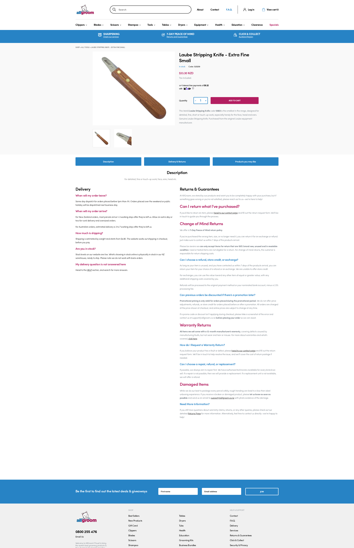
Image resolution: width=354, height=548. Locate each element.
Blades (97, 24)
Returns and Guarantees (177, 36)
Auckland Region (246, 36)
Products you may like (245, 161)
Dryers (181, 24)
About (200, 9)
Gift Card (132, 525)
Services (234, 530)
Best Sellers (133, 515)
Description (108, 161)
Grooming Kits (186, 540)
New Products (135, 520)
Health (218, 24)
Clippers (80, 24)
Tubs (181, 525)
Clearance (257, 24)
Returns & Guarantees (241, 535)
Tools (150, 24)
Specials (274, 24)
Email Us (80, 536)
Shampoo (133, 24)
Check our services (111, 36)
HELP (89, 270)
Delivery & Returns (177, 161)
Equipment (200, 24)
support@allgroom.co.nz (222, 397)
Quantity (183, 100)
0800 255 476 (86, 531)
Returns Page (194, 413)
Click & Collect (237, 540)
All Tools (85, 47)
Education (237, 24)
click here (192, 338)
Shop (78, 47)
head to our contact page (226, 212)
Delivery (234, 525)
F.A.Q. (229, 9)
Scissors (114, 24)
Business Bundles (187, 545)
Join (262, 491)
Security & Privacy (239, 545)
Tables (165, 24)
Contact (214, 9)
